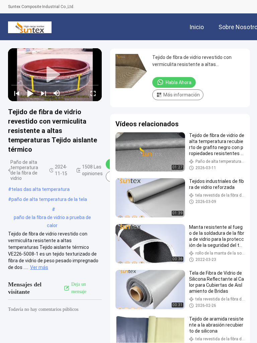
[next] (43, 93)
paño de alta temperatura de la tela (49, 199)
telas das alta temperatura (40, 189)
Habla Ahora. (179, 82)
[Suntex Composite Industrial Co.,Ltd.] (30, 26)
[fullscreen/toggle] (93, 93)
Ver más (39, 267)
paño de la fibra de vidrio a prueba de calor (52, 218)
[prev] (16, 93)
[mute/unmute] (57, 93)
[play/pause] (30, 93)
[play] (55, 74)
